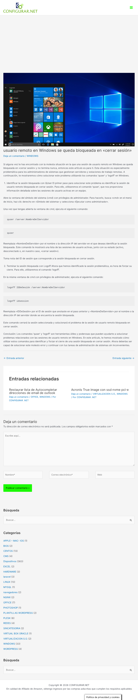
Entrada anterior (14, 358)
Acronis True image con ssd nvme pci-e (100, 389)
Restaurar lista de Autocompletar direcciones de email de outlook (33, 391)
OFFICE (34, 397)
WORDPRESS (10, 649)
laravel (7, 576)
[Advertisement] (69, 40)
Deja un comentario (14, 156)
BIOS (6, 546)
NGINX (7, 597)
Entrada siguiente (123, 358)
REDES (7, 623)
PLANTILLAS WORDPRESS (18, 613)
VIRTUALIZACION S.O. (104, 394)
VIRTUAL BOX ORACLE (15, 633)
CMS (6, 556)
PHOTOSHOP (10, 607)
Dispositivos (9, 561)
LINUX (6, 582)
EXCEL (7, 566)
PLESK (7, 618)
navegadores (10, 592)
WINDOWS (32, 156)
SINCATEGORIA (11, 628)
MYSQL (7, 587)
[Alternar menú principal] (131, 7)
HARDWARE (9, 571)
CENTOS (8, 551)
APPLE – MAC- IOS (13, 540)
